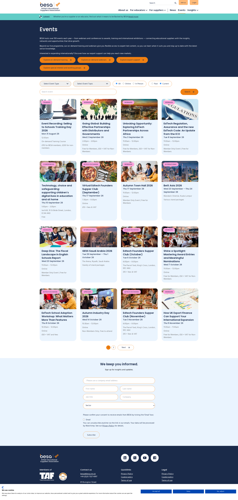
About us (123, 10)
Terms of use (126, 480)
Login (194, 2)
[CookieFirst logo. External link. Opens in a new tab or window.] (3, 487)
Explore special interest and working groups (62, 68)
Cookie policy (127, 477)
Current (165, 83)
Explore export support (130, 60)
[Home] (50, 7)
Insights (191, 10)
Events (181, 10)
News (173, 10)
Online (128, 83)
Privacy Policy (108, 425)
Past (156, 83)
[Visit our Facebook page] (155, 458)
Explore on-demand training (56, 60)
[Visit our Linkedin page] (125, 458)
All (119, 83)
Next (124, 347)
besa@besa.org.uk (88, 474)
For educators (137, 10)
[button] (146, 10)
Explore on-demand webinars (93, 60)
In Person (139, 83)
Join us (183, 2)
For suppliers (156, 10)
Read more (133, 16)
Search (187, 91)
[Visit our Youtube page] (145, 458)
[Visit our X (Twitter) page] (135, 458)
